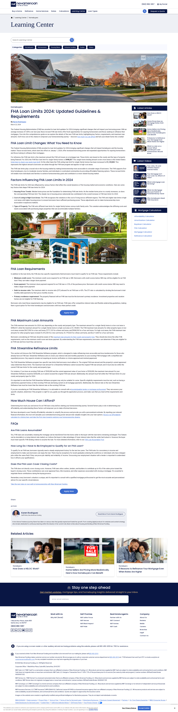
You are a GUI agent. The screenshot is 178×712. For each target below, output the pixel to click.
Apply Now (69, 312)
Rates (53, 11)
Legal (142, 633)
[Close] (174, 708)
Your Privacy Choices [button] (90, 702)
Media (142, 624)
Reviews (143, 620)
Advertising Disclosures (90, 700)
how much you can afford (86, 137)
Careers (143, 627)
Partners (125, 700)
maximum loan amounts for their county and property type (74, 337)
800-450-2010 (105, 646)
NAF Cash (113, 627)
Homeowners (42, 47)
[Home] (24, 4)
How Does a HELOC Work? (26, 568)
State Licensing (32, 700)
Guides (82, 47)
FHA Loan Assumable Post (94, 440)
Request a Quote (158, 11)
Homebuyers (33, 18)
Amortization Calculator (144, 220)
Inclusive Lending (70, 47)
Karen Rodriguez (19, 122)
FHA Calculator (140, 228)
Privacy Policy (43, 700)
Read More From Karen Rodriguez (110, 514)
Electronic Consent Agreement (110, 700)
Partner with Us (115, 618)
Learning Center (78, 11)
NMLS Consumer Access (158, 700)
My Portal (163, 4)
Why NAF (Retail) (57, 618)
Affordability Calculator (144, 216)
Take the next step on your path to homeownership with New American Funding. (39, 484)
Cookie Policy (45, 702)
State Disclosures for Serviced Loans (27, 702)
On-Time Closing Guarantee (139, 700)
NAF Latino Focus (86, 618)
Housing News (55, 47)
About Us (143, 618)
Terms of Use (54, 700)
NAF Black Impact (87, 624)
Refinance (29, 11)
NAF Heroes (84, 620)
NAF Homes (114, 624)
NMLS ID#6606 (20, 700)
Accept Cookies (144, 708)
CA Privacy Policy (76, 702)
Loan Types (92, 11)
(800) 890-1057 (17, 626)
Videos (91, 47)
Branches (143, 630)
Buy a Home (17, 11)
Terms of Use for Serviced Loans (70, 700)
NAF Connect (115, 620)
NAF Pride (83, 627)
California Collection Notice (60, 702)
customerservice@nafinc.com (25, 659)
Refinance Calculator (143, 236)
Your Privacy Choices (129, 708)
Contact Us (144, 636)
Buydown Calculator (142, 224)
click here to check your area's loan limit (25, 162)
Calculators (64, 11)
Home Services (42, 11)
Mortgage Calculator (143, 232)
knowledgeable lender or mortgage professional (88, 389)
